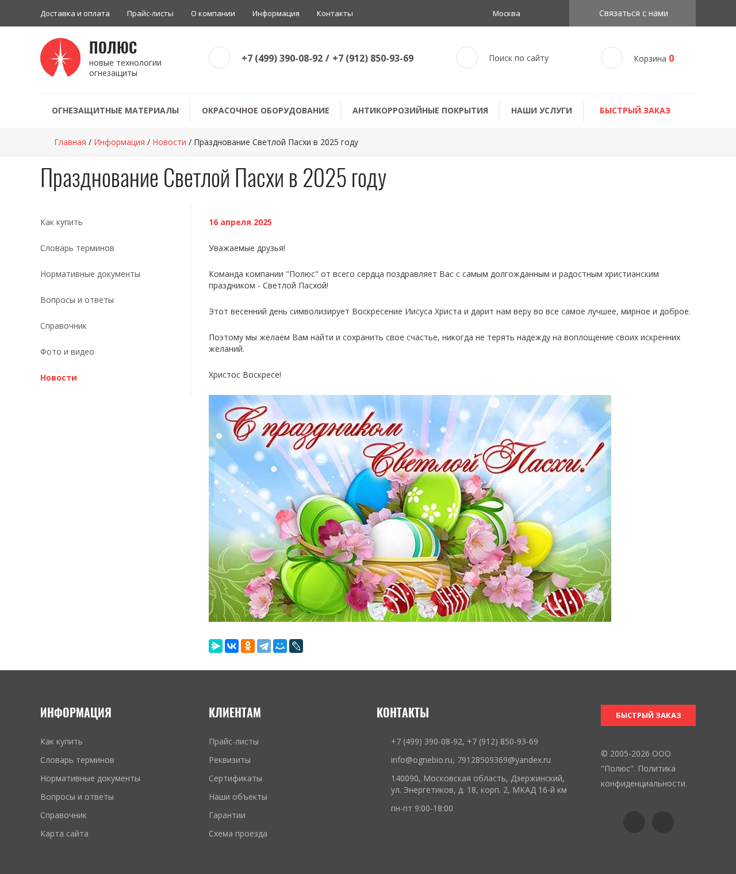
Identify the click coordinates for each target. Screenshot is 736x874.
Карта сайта (64, 833)
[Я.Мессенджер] (216, 646)
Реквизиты (230, 759)
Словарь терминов (77, 247)
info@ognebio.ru (422, 759)
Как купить (61, 221)
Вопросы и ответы (77, 299)
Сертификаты (235, 778)
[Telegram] (264, 646)
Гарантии (227, 815)
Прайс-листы (150, 13)
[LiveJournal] (296, 646)
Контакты (335, 13)
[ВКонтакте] (232, 646)
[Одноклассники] (248, 646)
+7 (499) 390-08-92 (282, 58)
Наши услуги (541, 110)
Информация (276, 13)
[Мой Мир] (280, 646)
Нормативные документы (90, 273)
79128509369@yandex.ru (504, 759)
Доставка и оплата (75, 13)
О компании (213, 13)
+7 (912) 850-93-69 (372, 58)
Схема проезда (238, 833)
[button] (632, 13)
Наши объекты (238, 796)
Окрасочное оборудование (265, 110)
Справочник (63, 325)
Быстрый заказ (635, 110)
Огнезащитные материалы (115, 110)
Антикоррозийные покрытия (420, 110)
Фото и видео (67, 351)
